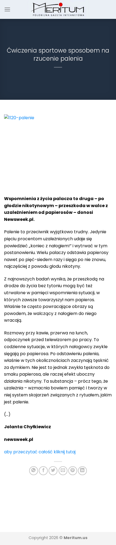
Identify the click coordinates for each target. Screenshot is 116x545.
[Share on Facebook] (43, 470)
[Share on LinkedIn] (82, 470)
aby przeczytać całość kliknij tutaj (40, 452)
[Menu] (7, 9)
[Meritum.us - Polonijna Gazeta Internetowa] (58, 9)
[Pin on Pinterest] (72, 470)
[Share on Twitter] (53, 470)
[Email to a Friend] (63, 470)
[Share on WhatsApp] (33, 470)
